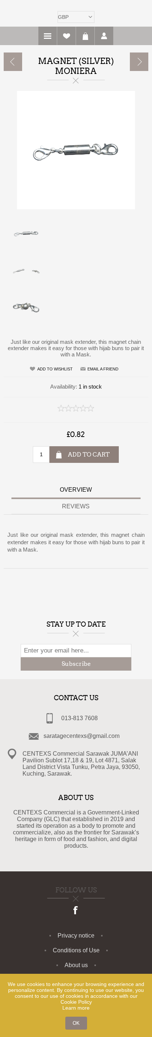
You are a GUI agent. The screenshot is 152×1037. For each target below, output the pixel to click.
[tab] (76, 490)
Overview (76, 490)
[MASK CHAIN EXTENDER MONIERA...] (139, 61)
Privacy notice (76, 935)
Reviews (76, 506)
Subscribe (76, 663)
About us (76, 965)
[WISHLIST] (66, 36)
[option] (76, 233)
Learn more (76, 1008)
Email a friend (102, 369)
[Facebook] (76, 910)
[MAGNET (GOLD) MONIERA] (13, 61)
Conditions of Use (76, 950)
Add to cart (89, 454)
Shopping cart (85, 36)
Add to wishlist (55, 369)
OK (76, 1023)
